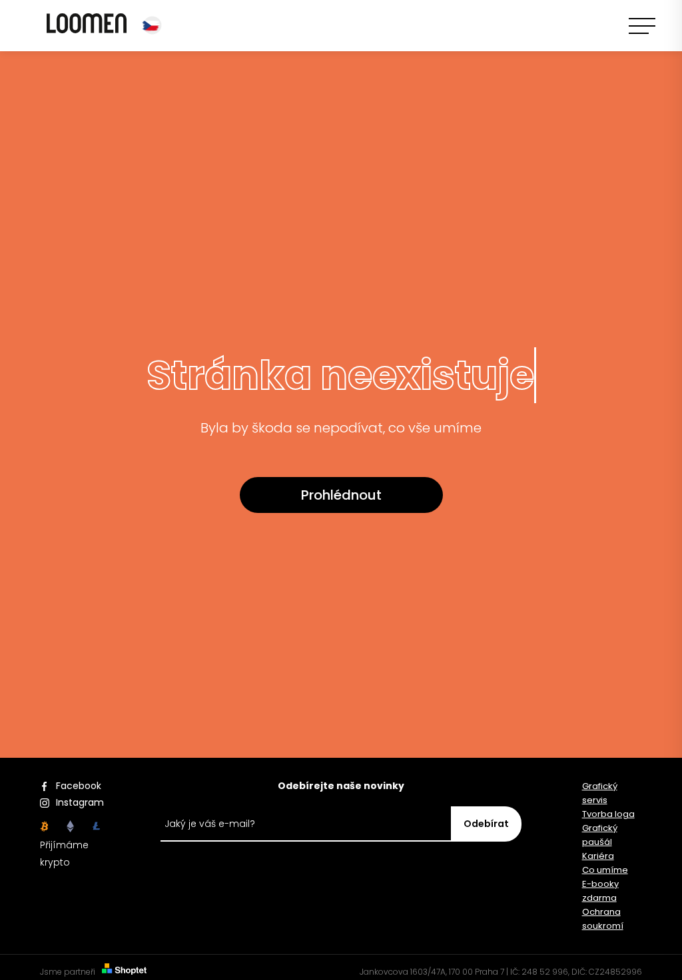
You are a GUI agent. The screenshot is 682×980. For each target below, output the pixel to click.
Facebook (78, 785)
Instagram (78, 802)
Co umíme (605, 870)
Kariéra (598, 856)
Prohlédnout (341, 495)
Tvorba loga (608, 814)
